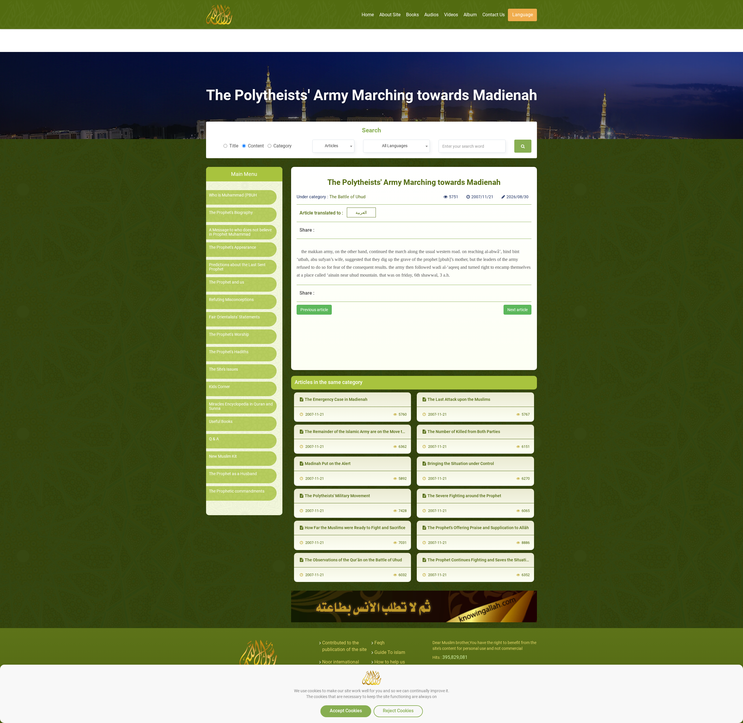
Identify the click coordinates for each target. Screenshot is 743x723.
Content (256, 146)
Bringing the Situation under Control (461, 463)
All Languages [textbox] (394, 145)
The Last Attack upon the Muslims (459, 399)
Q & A (214, 439)
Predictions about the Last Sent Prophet (237, 267)
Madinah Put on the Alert (328, 463)
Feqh (379, 643)
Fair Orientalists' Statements (234, 317)
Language (522, 14)
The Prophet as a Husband (233, 474)
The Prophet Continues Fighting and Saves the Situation (479, 560)
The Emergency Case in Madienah (336, 399)
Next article (517, 309)
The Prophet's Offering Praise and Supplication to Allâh (478, 527)
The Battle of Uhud (347, 196)
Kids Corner (219, 387)
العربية (361, 212)
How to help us (389, 662)
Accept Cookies (346, 710)
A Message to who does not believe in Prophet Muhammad (240, 232)
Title (233, 146)
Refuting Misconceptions (231, 300)
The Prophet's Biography (231, 212)
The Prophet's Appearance (232, 247)
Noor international (340, 662)
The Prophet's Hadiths (228, 352)
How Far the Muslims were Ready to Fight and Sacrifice (355, 527)
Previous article (314, 309)
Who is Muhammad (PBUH (233, 195)
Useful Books (220, 421)
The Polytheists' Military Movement (337, 495)
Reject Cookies (398, 710)
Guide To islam (389, 652)
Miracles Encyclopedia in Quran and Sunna (241, 406)
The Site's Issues (223, 369)
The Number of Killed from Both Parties (464, 431)
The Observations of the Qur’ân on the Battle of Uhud (353, 560)
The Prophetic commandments (236, 491)
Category (282, 146)
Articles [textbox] (331, 145)
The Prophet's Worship (229, 334)
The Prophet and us (226, 282)
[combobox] (333, 146)
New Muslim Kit (223, 456)
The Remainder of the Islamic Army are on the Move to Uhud (360, 431)
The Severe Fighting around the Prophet (464, 495)
